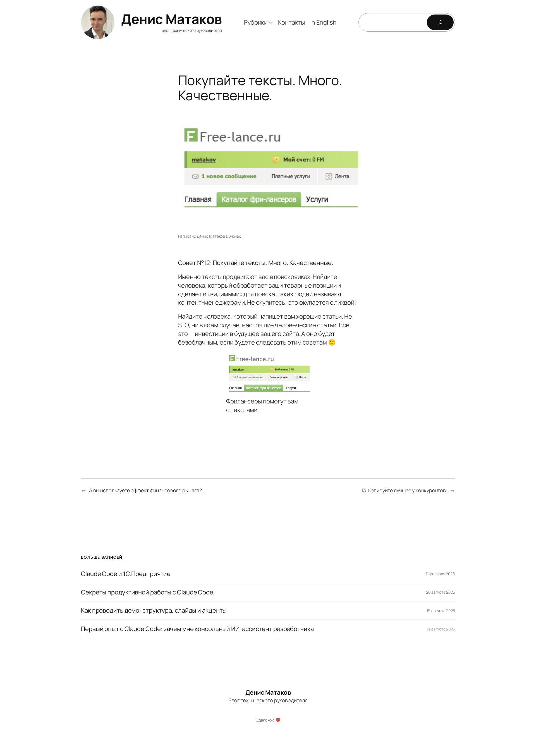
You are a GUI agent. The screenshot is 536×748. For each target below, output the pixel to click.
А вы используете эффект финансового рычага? (145, 490)
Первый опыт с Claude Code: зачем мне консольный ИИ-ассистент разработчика (197, 628)
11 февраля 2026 (440, 573)
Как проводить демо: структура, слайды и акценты (154, 610)
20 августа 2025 (440, 592)
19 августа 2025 (441, 610)
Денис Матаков (171, 19)
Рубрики (255, 22)
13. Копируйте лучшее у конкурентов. (404, 490)
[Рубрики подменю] (271, 22)
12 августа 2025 (441, 629)
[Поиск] (440, 22)
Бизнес (234, 236)
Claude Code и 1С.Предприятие (126, 573)
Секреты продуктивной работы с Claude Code (147, 592)
